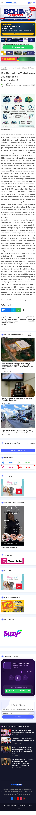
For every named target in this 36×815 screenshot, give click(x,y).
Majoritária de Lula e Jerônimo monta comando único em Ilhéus (23, 739)
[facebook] (12, 798)
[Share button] (23, 310)
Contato (30, 805)
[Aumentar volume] (25, 677)
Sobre (18, 808)
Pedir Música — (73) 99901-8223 (19, 691)
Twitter (13, 310)
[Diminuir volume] (11, 677)
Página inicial (4, 68)
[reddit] (24, 798)
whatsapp (27, 462)
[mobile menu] (2, 2)
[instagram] (21, 798)
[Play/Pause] (18, 678)
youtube (28, 467)
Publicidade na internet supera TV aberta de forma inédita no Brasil (17, 399)
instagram (11, 467)
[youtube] (18, 798)
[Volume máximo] (27, 672)
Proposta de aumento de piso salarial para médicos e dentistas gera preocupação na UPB (18, 431)
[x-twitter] (15, 798)
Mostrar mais (30, 334)
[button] (34, 3)
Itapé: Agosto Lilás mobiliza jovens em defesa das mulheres (23, 731)
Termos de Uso (21, 805)
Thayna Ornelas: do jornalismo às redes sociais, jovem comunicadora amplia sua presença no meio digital (22, 762)
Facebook (7, 310)
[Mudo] (4, 672)
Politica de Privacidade (10, 805)
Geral (10, 68)
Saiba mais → (18, 34)
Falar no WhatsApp (19, 47)
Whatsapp (18, 310)
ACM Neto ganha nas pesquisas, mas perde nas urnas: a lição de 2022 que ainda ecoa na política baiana (22, 750)
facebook (11, 462)
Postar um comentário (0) (18, 451)
